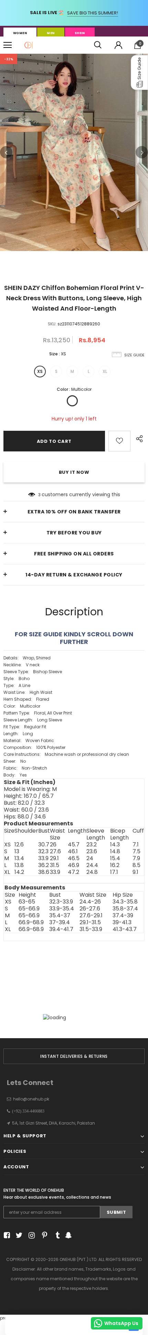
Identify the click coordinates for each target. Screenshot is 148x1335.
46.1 (73, 851)
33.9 (43, 858)
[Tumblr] (55, 1235)
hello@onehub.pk (31, 1099)
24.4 (92, 865)
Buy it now (74, 472)
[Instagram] (30, 1235)
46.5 (74, 858)
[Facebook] (5, 1235)
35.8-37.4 (125, 908)
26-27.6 (90, 908)
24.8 (92, 872)
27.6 (55, 851)
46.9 (73, 865)
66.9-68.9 (31, 922)
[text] (74, 717)
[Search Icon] (98, 45)
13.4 (19, 858)
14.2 (19, 872)
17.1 (114, 872)
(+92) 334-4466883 (27, 1111)
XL (105, 371)
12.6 (19, 844)
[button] (139, 72)
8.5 (136, 865)
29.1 (54, 858)
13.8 (19, 865)
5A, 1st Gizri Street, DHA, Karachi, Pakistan (53, 1123)
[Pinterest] (43, 1235)
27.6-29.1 (91, 915)
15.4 (115, 858)
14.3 (115, 844)
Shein (80, 33)
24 (89, 858)
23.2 (91, 844)
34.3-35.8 (125, 901)
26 (53, 844)
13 (16, 851)
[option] (74, 152)
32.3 (43, 851)
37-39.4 (59, 922)
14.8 (115, 851)
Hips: (25, 816)
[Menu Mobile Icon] (7, 45)
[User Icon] (118, 45)
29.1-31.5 (90, 922)
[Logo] (28, 45)
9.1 (135, 872)
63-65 (27, 901)
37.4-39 (123, 915)
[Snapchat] (67, 1235)
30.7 (43, 844)
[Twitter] (18, 1235)
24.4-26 (90, 901)
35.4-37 (59, 915)
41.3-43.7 (125, 929)
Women (20, 33)
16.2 (114, 865)
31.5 (54, 865)
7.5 (136, 851)
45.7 (74, 844)
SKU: (52, 324)
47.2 (73, 872)
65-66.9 (29, 908)
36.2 (43, 865)
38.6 (43, 872)
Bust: (24, 803)
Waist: (26, 809)
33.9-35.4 (61, 908)
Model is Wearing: (30, 789)
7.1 (136, 844)
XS (40, 371)
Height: (29, 796)
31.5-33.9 (91, 929)
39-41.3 (122, 922)
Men (50, 33)
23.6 (91, 851)
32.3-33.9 (61, 901)
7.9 (136, 858)
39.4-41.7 (61, 929)
